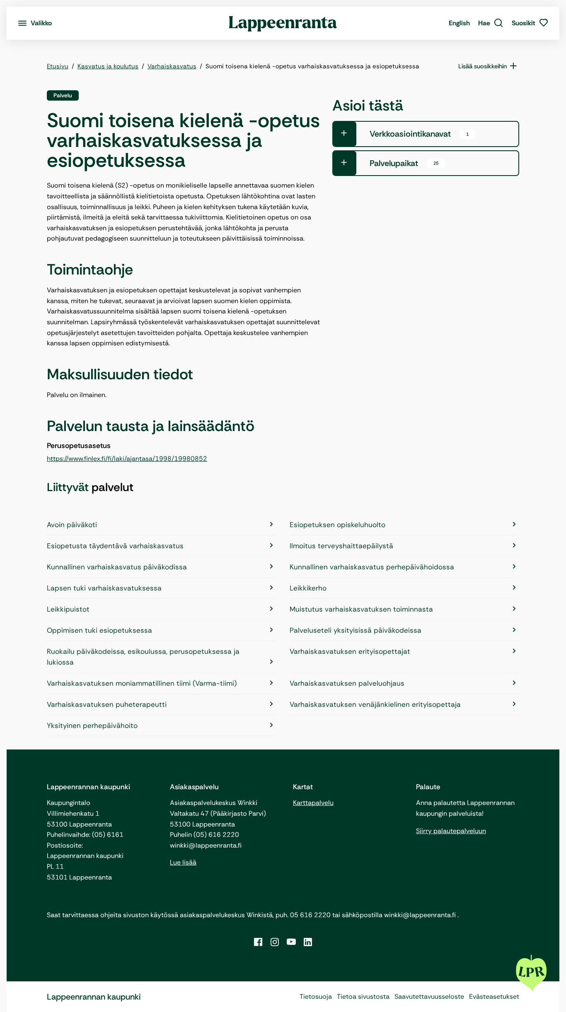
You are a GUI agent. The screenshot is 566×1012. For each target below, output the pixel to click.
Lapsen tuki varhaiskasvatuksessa (104, 588)
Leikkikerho (308, 588)
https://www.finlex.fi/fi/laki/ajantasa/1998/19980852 (127, 458)
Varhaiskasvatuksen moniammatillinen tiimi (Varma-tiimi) (142, 683)
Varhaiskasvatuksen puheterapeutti (107, 704)
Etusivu (57, 66)
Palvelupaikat (404, 163)
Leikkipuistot (68, 609)
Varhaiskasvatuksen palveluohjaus (347, 683)
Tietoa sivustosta (363, 996)
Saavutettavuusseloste (429, 996)
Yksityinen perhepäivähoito (92, 725)
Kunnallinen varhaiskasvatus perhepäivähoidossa (372, 566)
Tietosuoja (316, 996)
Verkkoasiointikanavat (419, 133)
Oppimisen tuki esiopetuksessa (99, 630)
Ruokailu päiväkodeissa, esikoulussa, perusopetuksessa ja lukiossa (143, 657)
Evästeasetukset (494, 996)
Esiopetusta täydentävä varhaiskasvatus (115, 545)
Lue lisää (183, 862)
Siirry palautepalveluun (451, 830)
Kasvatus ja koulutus (107, 66)
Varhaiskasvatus (172, 66)
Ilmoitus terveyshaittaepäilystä (341, 545)
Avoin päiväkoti (72, 524)
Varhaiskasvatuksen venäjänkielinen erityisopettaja (375, 704)
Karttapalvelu (313, 802)
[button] (491, 23)
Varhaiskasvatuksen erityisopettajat (350, 651)
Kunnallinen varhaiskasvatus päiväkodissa (117, 566)
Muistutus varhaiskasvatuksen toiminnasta (361, 609)
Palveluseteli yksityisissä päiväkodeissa (355, 630)
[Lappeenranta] (283, 23)
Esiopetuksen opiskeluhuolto (337, 524)
